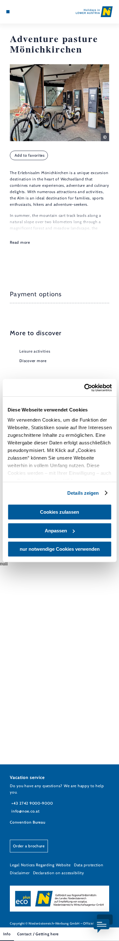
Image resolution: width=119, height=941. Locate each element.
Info (7, 934)
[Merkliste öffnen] (22, 11)
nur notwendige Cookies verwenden (60, 549)
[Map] (17, 11)
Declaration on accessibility (58, 872)
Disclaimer (20, 872)
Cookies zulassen (59, 512)
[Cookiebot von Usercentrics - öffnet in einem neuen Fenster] (85, 388)
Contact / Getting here (38, 934)
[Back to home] (94, 11)
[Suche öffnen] (27, 11)
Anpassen (56, 530)
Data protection (88, 865)
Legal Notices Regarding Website (40, 865)
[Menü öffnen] (8, 11)
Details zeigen (83, 493)
